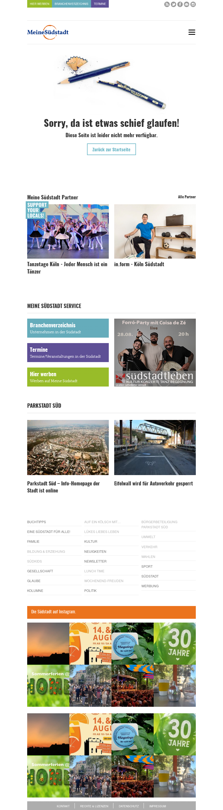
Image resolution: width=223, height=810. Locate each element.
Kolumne (35, 590)
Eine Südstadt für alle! (48, 531)
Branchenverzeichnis (71, 4)
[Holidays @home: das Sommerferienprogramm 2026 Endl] (48, 686)
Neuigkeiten (95, 551)
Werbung (150, 585)
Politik (90, 590)
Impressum (157, 806)
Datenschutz (129, 806)
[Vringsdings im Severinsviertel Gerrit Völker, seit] (133, 644)
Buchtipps (36, 521)
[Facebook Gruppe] (186, 5)
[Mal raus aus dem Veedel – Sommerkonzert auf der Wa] (133, 686)
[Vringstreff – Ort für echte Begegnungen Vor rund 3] (175, 644)
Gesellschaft (40, 571)
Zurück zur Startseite (111, 150)
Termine (100, 4)
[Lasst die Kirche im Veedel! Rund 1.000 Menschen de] (90, 686)
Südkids (34, 561)
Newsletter (95, 561)
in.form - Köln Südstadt (139, 264)
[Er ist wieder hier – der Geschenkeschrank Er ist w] (175, 686)
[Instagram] (193, 5)
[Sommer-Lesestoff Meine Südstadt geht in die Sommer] (48, 644)
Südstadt (150, 576)
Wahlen (148, 556)
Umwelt (148, 536)
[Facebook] (180, 5)
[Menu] (192, 32)
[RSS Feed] (167, 5)
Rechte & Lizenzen (94, 806)
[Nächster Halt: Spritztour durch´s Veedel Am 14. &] (90, 644)
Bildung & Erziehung (46, 551)
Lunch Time (94, 571)
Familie (33, 541)
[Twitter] (173, 5)
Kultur (90, 541)
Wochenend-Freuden (103, 580)
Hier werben (39, 4)
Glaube (34, 580)
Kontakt (63, 806)
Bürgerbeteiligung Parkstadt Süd (159, 524)
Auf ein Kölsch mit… (102, 521)
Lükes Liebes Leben (101, 531)
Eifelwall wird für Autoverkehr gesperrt (153, 484)
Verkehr (149, 546)
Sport (147, 566)
